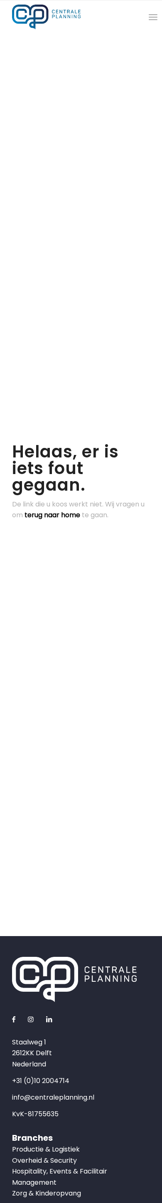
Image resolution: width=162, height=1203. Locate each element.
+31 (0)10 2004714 (40, 1081)
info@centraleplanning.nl (53, 1097)
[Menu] (153, 17)
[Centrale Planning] (67, 17)
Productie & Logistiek (46, 1149)
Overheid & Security (44, 1160)
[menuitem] (153, 17)
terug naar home (52, 515)
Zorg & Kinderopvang (46, 1193)
